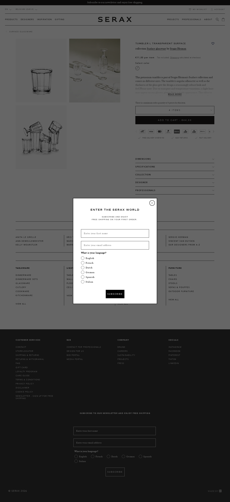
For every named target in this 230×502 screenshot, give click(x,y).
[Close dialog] (152, 203)
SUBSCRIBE (115, 294)
